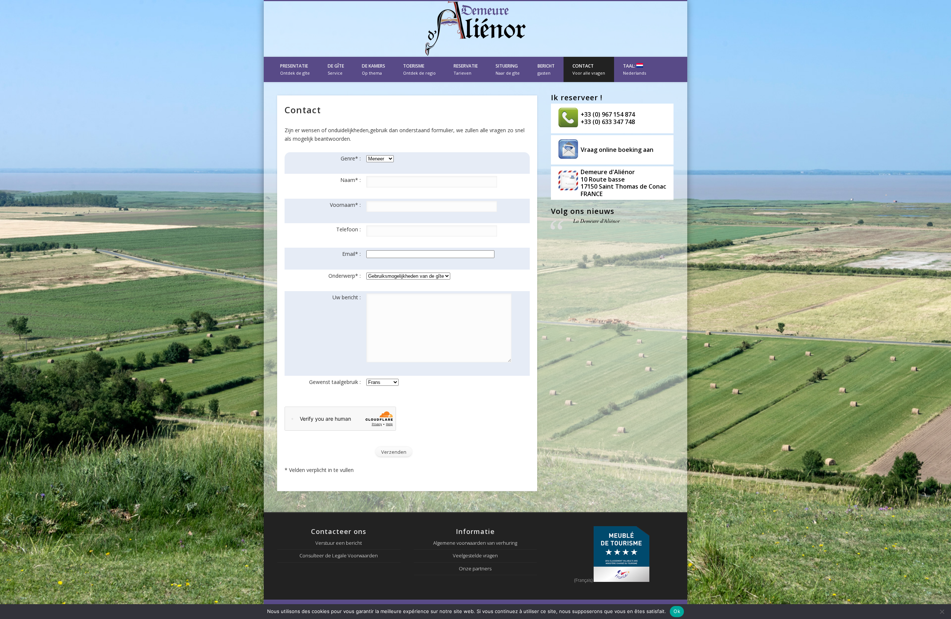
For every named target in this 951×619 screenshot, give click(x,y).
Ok (677, 611)
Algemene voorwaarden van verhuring (475, 543)
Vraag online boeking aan (617, 150)
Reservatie (466, 69)
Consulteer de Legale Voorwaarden (338, 555)
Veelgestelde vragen (475, 555)
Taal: (634, 69)
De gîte (336, 69)
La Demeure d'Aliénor (596, 220)
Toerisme (419, 69)
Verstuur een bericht (338, 543)
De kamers (373, 69)
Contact (588, 69)
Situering (508, 69)
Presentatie (295, 69)
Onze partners (475, 568)
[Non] (941, 611)
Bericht (546, 69)
